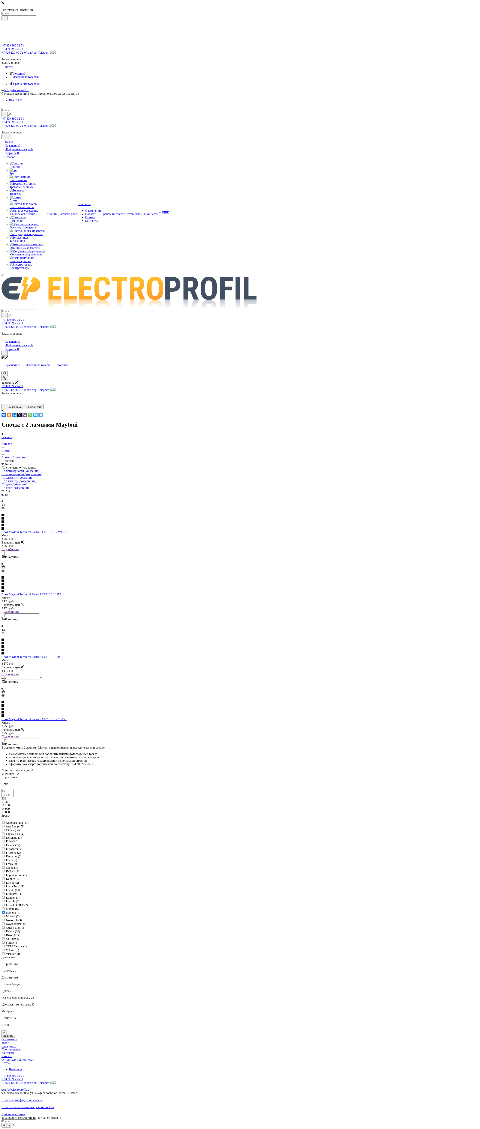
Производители (12, 1049)
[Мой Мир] (14, 415)
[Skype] (35, 415)
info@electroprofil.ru (16, 90)
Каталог (7, 1056)
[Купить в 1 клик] (3, 505)
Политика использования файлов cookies (28, 1107)
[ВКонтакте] (4, 415)
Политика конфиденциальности (22, 1100)
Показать (8, 1035)
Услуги (6, 1042)
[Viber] (24, 415)
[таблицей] (9, 491)
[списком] (6, 491)
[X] (19, 415)
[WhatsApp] (30, 415)
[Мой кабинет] (3, 337)
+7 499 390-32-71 (13, 45)
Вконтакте (15, 100)
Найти (6, 1125)
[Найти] (5, 18)
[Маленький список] (3, 494)
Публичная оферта (13, 1114)
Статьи (6, 1063)
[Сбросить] (4, 1032)
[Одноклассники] (9, 415)
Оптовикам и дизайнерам (18, 1059)
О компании (9, 1039)
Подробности (10, 549)
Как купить (9, 1046)
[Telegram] (40, 415)
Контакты (8, 1052)
